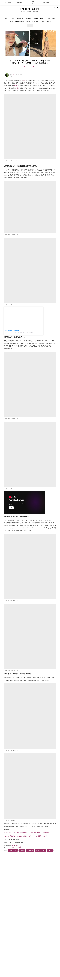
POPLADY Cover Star (46, 21)
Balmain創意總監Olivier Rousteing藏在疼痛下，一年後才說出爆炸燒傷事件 (26, 836)
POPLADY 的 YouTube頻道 (14, 847)
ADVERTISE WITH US (45, 2)
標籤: (6, 850)
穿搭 (17, 88)
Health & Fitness (51, 18)
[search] (49, 7)
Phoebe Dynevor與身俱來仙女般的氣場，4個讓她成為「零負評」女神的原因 (26, 833)
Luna (13, 74)
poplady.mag (15, 845)
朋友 (15, 85)
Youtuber (30, 850)
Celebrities (28, 18)
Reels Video (35, 21)
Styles (34, 67)
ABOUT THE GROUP (7, 2)
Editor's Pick (20, 18)
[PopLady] (30, 10)
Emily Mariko (40, 850)
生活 (24, 80)
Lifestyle (36, 18)
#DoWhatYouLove (19, 21)
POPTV (11, 21)
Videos (28, 21)
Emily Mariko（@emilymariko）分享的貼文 (23, 332)
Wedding (42, 18)
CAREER (55, 2)
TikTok (50, 850)
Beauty (6, 18)
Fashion (13, 18)
